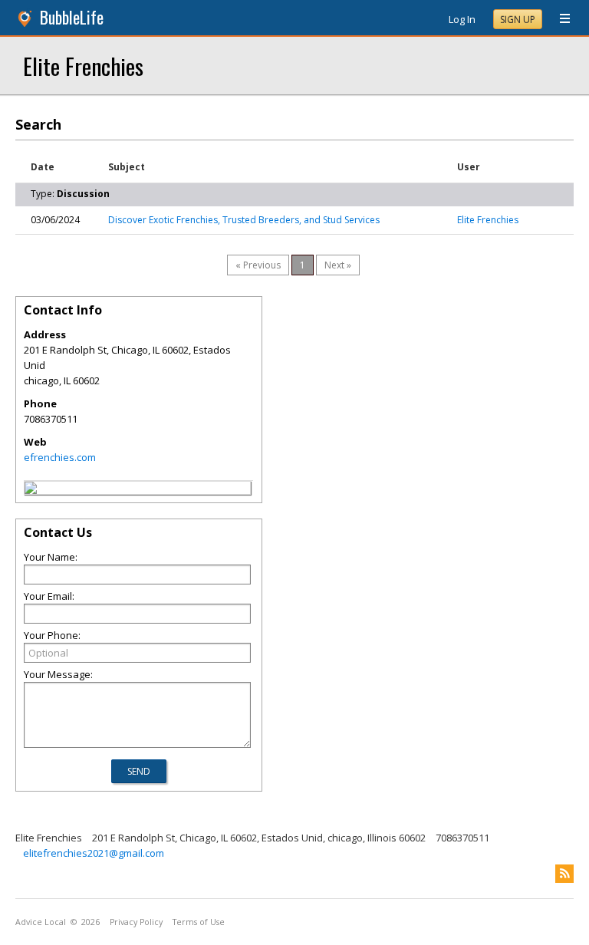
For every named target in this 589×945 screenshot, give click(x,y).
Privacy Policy (136, 922)
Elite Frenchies (83, 65)
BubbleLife (72, 17)
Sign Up (517, 19)
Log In (462, 19)
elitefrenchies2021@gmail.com (93, 853)
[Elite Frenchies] (31, 490)
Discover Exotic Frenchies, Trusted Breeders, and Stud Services (244, 219)
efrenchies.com (60, 457)
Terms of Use (199, 922)
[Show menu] (559, 19)
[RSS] (564, 873)
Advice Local (40, 922)
